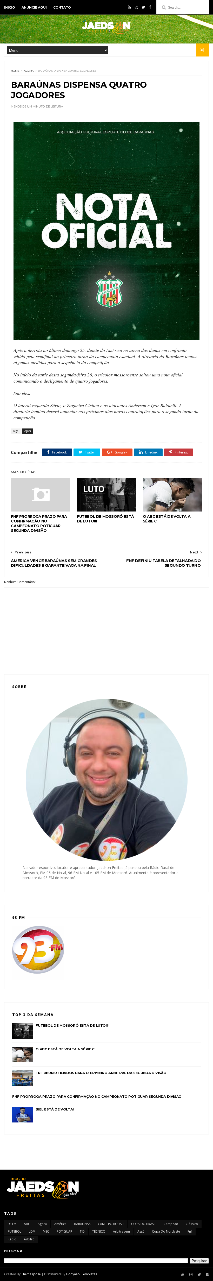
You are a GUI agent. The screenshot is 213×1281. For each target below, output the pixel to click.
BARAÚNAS (82, 1224)
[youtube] (129, 7)
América (60, 1224)
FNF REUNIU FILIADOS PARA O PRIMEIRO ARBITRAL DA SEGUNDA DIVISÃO (101, 1073)
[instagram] (136, 7)
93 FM (12, 1224)
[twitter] (143, 7)
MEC (46, 1231)
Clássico (192, 1224)
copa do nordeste (166, 1231)
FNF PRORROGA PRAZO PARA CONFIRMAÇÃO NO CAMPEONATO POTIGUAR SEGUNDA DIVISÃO (39, 523)
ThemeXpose (31, 1274)
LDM (32, 1231)
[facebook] (150, 7)
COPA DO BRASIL (143, 1224)
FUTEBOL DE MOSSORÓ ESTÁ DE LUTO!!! (105, 518)
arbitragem (121, 1231)
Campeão (171, 1224)
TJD (82, 1231)
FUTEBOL (14, 1231)
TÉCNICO (98, 1231)
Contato (62, 7)
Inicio (9, 7)
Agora (29, 70)
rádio (12, 1239)
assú (140, 1231)
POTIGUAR (64, 1231)
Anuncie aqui (34, 7)
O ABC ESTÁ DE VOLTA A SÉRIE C (167, 518)
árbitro (29, 1239)
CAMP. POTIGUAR (111, 1224)
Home (15, 70)
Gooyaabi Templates (81, 1274)
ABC (27, 1224)
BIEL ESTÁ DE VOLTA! (55, 1109)
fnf (190, 1231)
